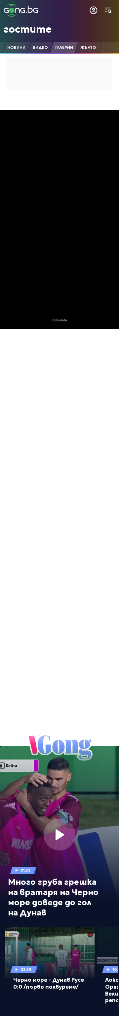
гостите (28, 29)
